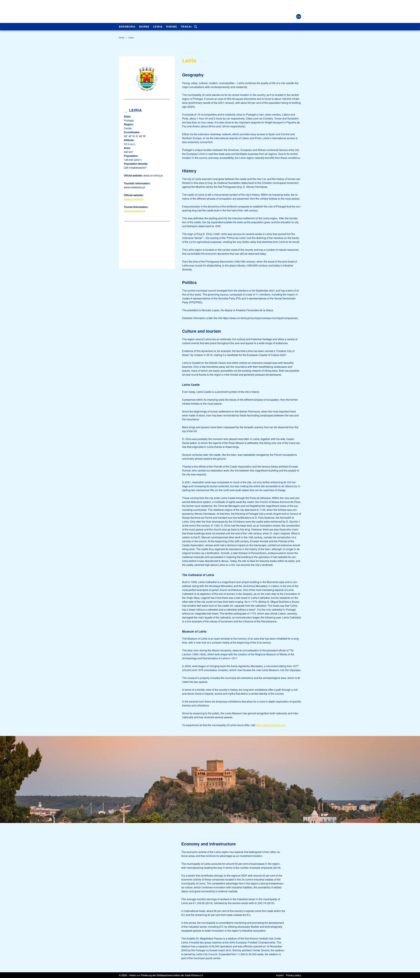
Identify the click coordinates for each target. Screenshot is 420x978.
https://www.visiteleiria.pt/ (270, 725)
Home (121, 37)
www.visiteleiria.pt (134, 211)
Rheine (171, 26)
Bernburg (127, 26)
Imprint (280, 975)
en (298, 16)
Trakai (186, 26)
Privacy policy (293, 975)
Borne (144, 26)
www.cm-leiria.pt (133, 199)
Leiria (158, 26)
